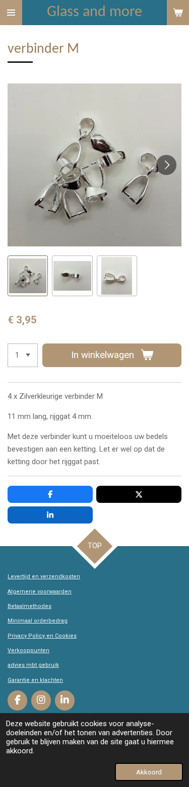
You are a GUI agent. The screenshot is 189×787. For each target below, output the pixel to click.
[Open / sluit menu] (11, 12)
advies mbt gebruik (33, 665)
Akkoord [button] (149, 772)
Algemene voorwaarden (40, 591)
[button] (28, 275)
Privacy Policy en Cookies (42, 636)
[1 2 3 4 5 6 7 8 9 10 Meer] (23, 355)
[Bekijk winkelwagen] (178, 12)
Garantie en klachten (35, 680)
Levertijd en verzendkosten (44, 576)
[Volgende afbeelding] (166, 165)
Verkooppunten (28, 650)
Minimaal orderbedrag (38, 621)
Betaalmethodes (29, 606)
